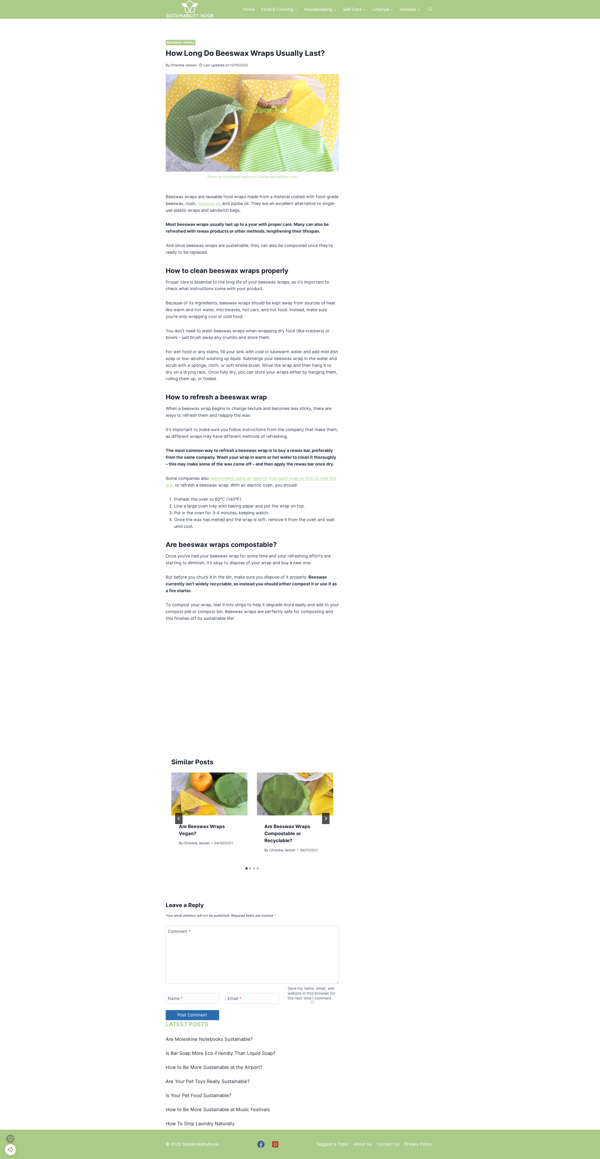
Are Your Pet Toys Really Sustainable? (208, 1081)
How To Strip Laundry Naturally (200, 1123)
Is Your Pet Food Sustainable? (198, 1095)
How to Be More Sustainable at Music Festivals (218, 1109)
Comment (179, 931)
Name (175, 998)
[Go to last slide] (179, 818)
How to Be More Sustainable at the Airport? (214, 1067)
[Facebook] (261, 1144)
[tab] (246, 868)
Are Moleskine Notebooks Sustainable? (209, 1039)
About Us (362, 1144)
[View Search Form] (430, 9)
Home (249, 9)
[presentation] (209, 794)
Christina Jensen (183, 65)
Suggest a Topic (333, 1144)
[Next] (326, 818)
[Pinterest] (275, 1144)
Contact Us (388, 1144)
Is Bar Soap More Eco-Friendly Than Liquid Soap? (220, 1053)
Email (234, 998)
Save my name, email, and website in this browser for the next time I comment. (311, 993)
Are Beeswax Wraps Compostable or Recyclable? (287, 833)
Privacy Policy (418, 1144)
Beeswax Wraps (181, 42)
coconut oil (209, 203)
